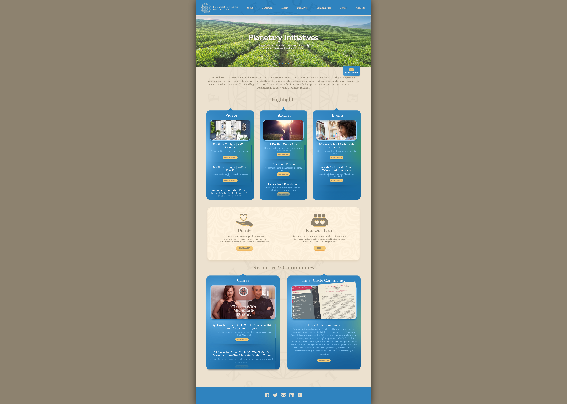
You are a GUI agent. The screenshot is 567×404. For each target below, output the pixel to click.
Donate (343, 8)
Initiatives (302, 8)
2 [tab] (282, 63)
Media (284, 8)
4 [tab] (288, 63)
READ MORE (283, 154)
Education (267, 8)
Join (320, 248)
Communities (323, 8)
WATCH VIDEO (230, 157)
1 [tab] (279, 63)
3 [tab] (285, 63)
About (250, 8)
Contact (360, 8)
